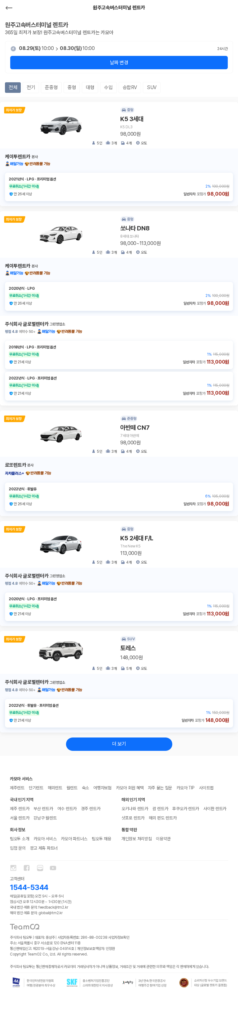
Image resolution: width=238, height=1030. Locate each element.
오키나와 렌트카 (134, 808)
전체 (13, 87)
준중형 (51, 87)
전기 (31, 87)
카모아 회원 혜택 (129, 787)
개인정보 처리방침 (136, 838)
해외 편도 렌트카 (162, 817)
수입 (108, 87)
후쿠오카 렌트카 (185, 808)
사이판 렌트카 (214, 808)
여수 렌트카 (67, 808)
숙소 (85, 787)
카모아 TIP (185, 787)
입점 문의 (18, 848)
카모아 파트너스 (74, 838)
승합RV (130, 87)
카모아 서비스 (44, 838)
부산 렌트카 (43, 808)
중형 (72, 87)
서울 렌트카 (19, 817)
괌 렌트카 (160, 808)
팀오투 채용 (101, 838)
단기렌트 (36, 787)
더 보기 (119, 744)
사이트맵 (206, 787)
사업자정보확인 (118, 937)
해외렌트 (55, 787)
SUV (151, 87)
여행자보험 (102, 787)
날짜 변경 (119, 63)
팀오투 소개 (19, 838)
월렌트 (72, 787)
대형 (90, 87)
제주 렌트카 (19, 808)
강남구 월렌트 (44, 817)
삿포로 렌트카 (132, 817)
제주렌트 (17, 787)
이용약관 (163, 838)
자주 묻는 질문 (160, 787)
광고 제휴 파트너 (44, 848)
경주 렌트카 (90, 808)
